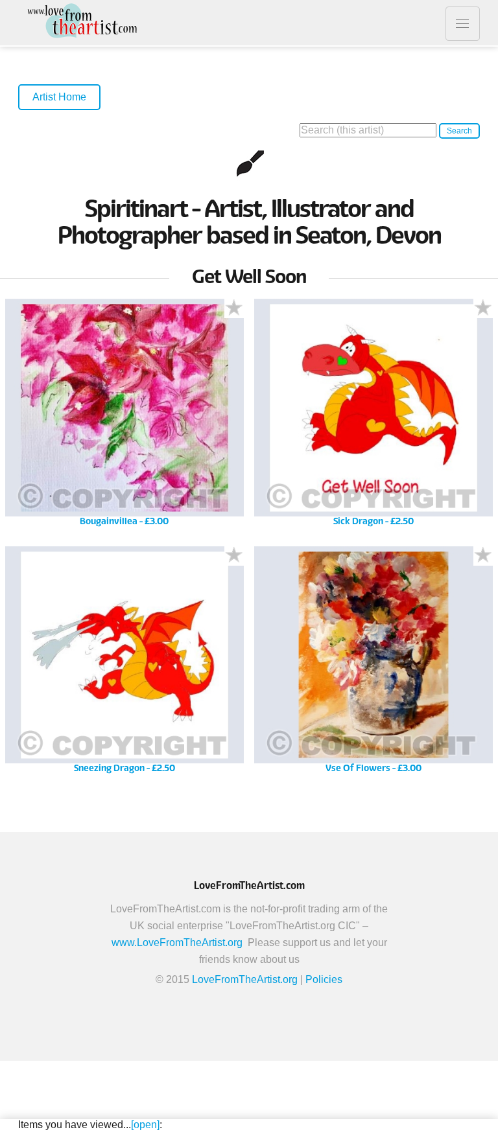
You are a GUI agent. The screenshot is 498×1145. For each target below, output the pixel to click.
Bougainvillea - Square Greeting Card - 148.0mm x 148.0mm (124, 417)
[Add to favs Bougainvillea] (234, 308)
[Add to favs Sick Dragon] (483, 308)
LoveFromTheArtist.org (245, 979)
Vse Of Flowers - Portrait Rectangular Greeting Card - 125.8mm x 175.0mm (373, 664)
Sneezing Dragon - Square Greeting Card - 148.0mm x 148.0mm (124, 664)
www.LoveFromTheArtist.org (177, 942)
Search (459, 130)
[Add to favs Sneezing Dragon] (234, 556)
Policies (323, 979)
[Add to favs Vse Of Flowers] (483, 556)
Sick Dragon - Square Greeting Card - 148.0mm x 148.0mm (373, 417)
